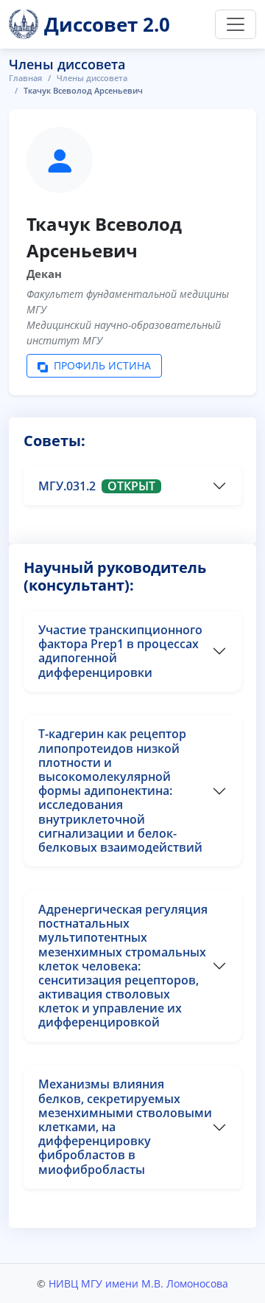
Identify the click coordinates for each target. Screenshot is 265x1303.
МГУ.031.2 (96, 486)
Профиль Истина (101, 365)
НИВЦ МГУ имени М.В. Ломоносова (138, 1283)
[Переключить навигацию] (235, 24)
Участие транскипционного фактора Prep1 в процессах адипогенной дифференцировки (120, 651)
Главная (25, 77)
